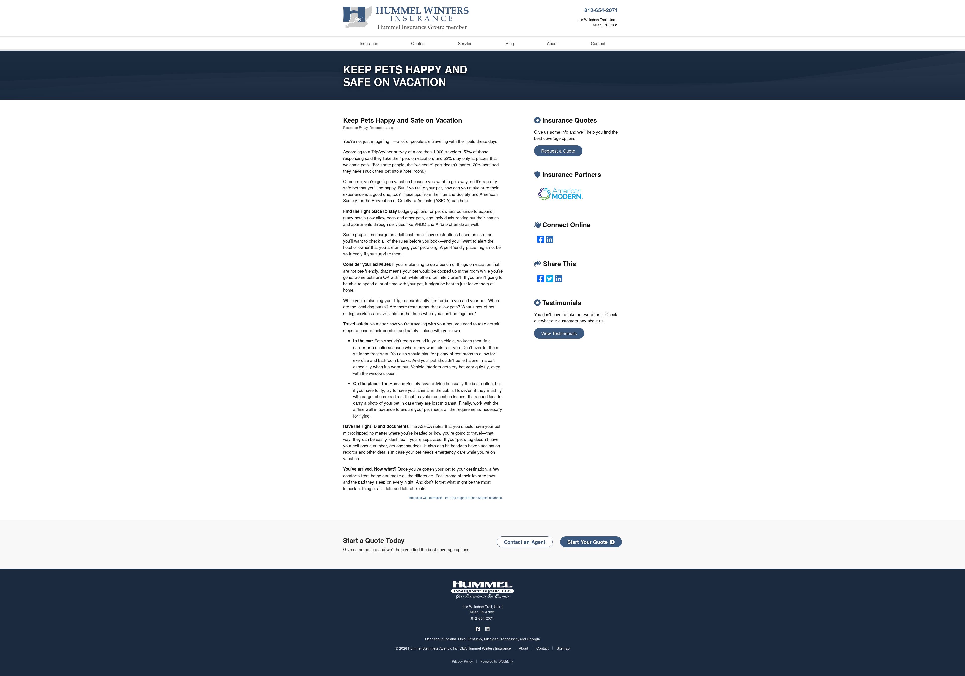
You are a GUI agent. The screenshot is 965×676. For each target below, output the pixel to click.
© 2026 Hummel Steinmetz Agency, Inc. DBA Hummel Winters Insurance (453, 648)
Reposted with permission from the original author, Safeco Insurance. (456, 497)
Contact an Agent (524, 541)
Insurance (369, 43)
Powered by (496, 661)
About (552, 43)
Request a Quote (558, 150)
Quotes (418, 43)
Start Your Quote (587, 541)
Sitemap (563, 648)
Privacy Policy (462, 661)
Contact (598, 43)
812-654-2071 (601, 10)
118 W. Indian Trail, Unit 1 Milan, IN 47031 (482, 609)
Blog (510, 43)
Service (465, 43)
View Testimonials (559, 333)
